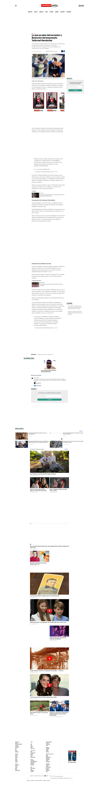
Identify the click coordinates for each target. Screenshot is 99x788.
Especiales (47, 751)
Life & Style (33, 750)
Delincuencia (50, 354)
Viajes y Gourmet (17, 770)
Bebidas (47, 766)
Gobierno (16, 755)
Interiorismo (32, 764)
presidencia (42, 282)
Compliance (32, 780)
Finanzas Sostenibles (49, 741)
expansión (68, 11)
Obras (16, 748)
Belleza (16, 769)
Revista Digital (48, 761)
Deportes (32, 753)
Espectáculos (17, 765)
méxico (35, 11)
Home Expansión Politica (18, 744)
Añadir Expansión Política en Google (52, 51)
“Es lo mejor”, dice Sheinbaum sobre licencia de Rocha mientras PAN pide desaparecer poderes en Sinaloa (74, 307)
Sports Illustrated (49, 754)
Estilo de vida (32, 748)
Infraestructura (33, 762)
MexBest (48, 763)
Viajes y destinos (48, 767)
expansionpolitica (47, 776)
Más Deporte (48, 759)
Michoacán (40, 354)
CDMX (46, 11)
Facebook (83, 6)
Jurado (47, 771)
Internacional (17, 746)
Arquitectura (32, 763)
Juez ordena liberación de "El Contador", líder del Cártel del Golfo (48, 371)
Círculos (16, 767)
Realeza (16, 766)
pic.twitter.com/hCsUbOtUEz (40, 325)
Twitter (79, 6)
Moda (16, 768)
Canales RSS (44, 780)
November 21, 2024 (53, 171)
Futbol (47, 755)
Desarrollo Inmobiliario (34, 761)
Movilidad (32, 771)
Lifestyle (47, 760)
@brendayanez (38, 385)
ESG (15, 749)
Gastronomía (48, 764)
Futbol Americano (48, 757)
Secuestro (45, 354)
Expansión (17, 741)
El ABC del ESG (48, 744)
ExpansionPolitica (50, 776)
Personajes (47, 768)
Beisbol (47, 756)
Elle (31, 744)
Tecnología (16, 747)
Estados (41, 193)
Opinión (16, 760)
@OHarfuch (45, 316)
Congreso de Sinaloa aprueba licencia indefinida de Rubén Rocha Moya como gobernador (75, 313)
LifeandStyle (17, 751)
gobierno (30, 11)
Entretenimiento (33, 752)
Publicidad (28, 780)
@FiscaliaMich (56, 160)
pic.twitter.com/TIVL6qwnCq (43, 169)
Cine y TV (32, 755)
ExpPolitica (45, 776)
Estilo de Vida (48, 770)
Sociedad (62, 11)
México (33, 33)
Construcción (32, 760)
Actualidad (47, 748)
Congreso (16, 757)
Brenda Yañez (36, 377)
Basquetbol (47, 758)
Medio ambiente (33, 768)
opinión (56, 11)
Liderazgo (47, 749)
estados (51, 11)
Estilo (31, 751)
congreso (41, 11)
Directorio (48, 780)
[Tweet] (62, 51)
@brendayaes (41, 81)
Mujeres (16, 750)
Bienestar (47, 769)
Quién (16, 763)
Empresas (16, 743)
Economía (16, 745)
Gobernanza (32, 770)
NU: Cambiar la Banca (72, 762)
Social (31, 769)
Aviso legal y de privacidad (38, 780)
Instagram (81, 6)
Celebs (31, 747)
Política (16, 754)
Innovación (47, 743)
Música (31, 756)
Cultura (31, 741)
